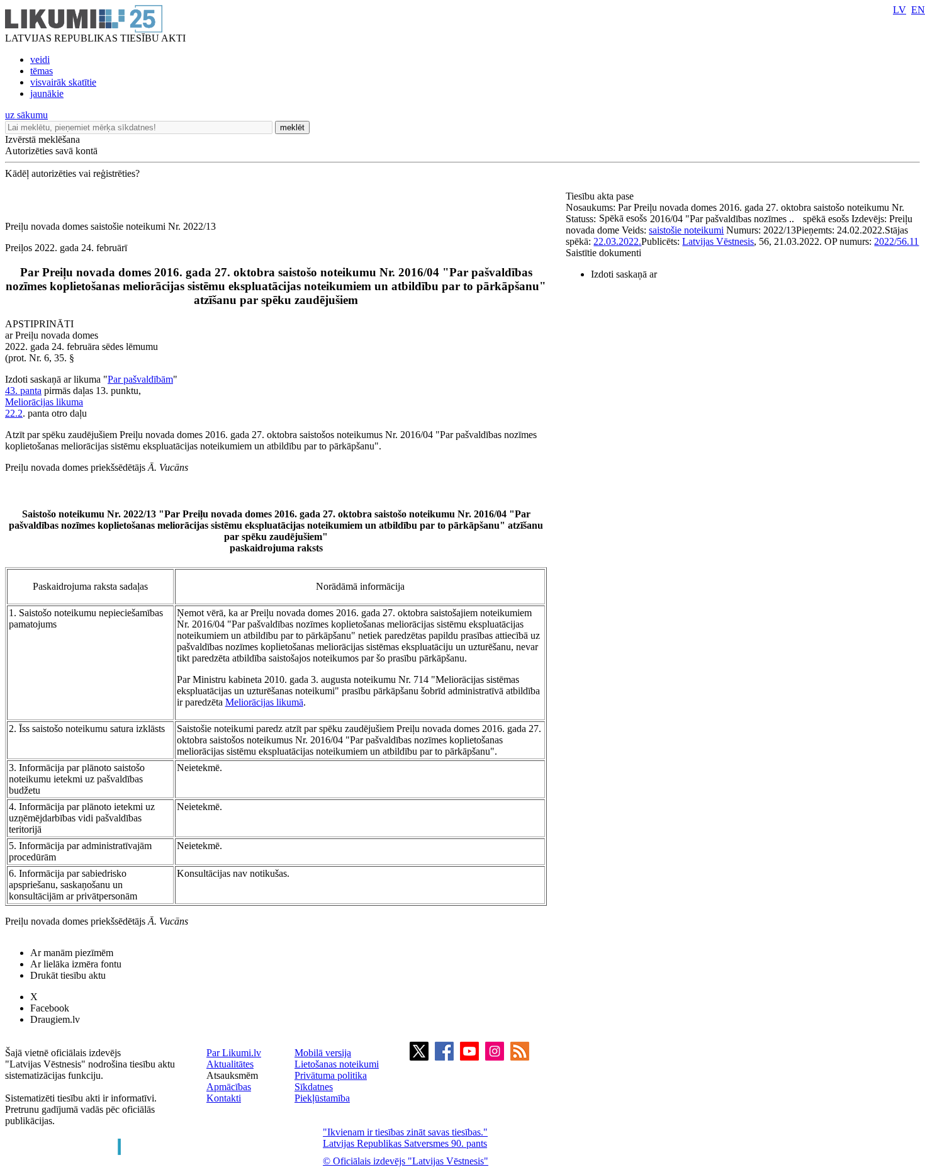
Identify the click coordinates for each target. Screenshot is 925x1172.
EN (918, 9)
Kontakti (223, 1098)
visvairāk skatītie (63, 82)
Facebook (49, 1008)
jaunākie (47, 93)
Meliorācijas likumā (264, 702)
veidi (40, 59)
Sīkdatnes (313, 1086)
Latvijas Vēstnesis (718, 241)
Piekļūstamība (322, 1098)
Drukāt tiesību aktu (68, 975)
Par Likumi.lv (233, 1052)
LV (899, 9)
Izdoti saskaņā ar (624, 274)
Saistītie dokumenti (603, 252)
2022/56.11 (896, 241)
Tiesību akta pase (601, 196)
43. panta (23, 390)
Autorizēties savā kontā (51, 150)
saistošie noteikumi (686, 230)
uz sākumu (26, 115)
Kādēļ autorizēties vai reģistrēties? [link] (72, 173)
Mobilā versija (322, 1052)
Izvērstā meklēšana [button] (42, 139)
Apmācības (228, 1086)
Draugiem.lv (55, 1019)
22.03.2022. (617, 241)
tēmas (41, 70)
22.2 (14, 413)
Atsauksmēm (232, 1075)
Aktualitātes (230, 1064)
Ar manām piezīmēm (71, 952)
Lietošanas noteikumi (336, 1064)
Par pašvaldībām (140, 379)
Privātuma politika (330, 1075)
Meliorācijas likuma (44, 402)
